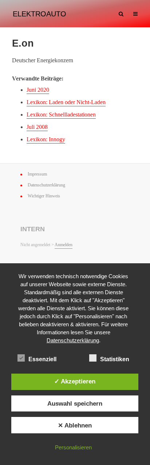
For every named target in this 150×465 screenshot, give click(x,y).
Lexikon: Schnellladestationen (61, 114)
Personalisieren (73, 447)
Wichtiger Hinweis (44, 195)
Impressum (37, 174)
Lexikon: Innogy (46, 139)
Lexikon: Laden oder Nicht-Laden (66, 102)
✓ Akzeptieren (74, 381)
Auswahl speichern (74, 403)
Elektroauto (39, 14)
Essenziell (42, 359)
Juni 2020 (38, 90)
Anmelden (63, 244)
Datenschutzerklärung (46, 185)
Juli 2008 (37, 127)
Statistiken (114, 359)
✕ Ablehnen (75, 425)
